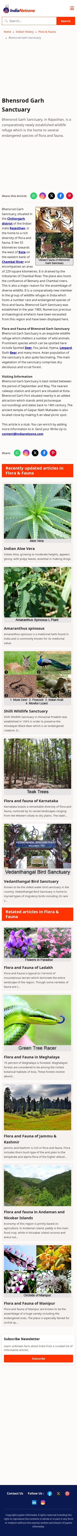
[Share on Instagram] (42, 195)
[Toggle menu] (72, 8)
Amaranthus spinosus (24, 628)
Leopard (66, 348)
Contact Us (15, 1493)
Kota (22, 252)
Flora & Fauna (47, 31)
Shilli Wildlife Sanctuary (26, 711)
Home (7, 31)
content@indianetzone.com (22, 434)
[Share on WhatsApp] (33, 195)
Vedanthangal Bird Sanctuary (31, 881)
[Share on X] (51, 195)
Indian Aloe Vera (19, 548)
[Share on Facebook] (60, 195)
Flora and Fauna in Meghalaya (32, 1057)
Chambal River (13, 262)
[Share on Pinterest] (69, 195)
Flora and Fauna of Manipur (29, 1303)
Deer (28, 348)
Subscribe (38, 1358)
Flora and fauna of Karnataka (31, 800)
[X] (58, 1494)
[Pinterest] (67, 1494)
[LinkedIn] (34, 1502)
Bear (13, 353)
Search (65, 21)
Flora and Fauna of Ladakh (28, 967)
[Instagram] (43, 1502)
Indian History (25, 31)
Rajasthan (17, 228)
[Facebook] (50, 1494)
